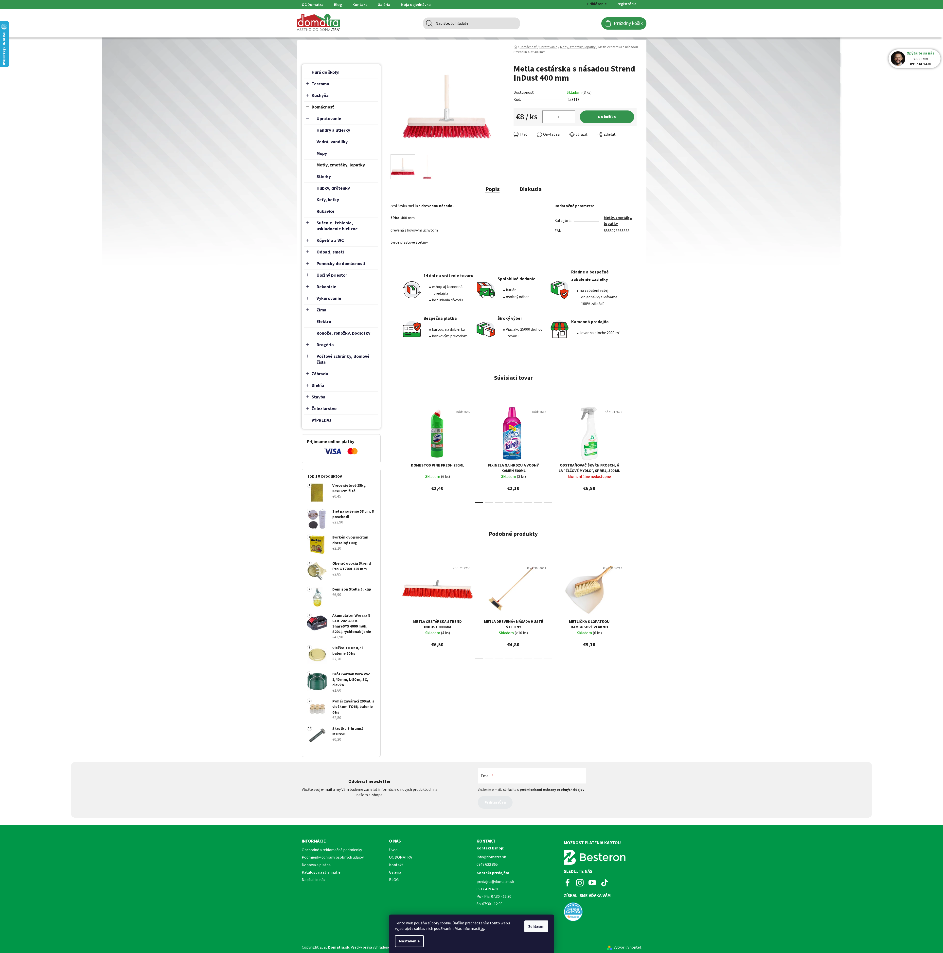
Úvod (393, 850)
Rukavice (326, 211)
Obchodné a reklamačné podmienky (332, 850)
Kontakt (360, 4)
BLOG (394, 879)
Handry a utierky (333, 130)
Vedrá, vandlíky (332, 142)
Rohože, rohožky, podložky (343, 333)
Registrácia (627, 4)
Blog (338, 4)
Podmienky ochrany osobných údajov (333, 857)
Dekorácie (326, 287)
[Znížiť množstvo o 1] (546, 117)
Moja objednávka (416, 4)
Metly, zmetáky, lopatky (341, 165)
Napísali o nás (313, 879)
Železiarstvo (324, 409)
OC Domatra (312, 4)
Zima (321, 310)
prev (394, 453)
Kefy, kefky (328, 200)
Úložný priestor (332, 275)
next (633, 453)
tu (482, 928)
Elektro (324, 322)
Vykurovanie (329, 298)
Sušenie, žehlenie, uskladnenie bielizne (337, 226)
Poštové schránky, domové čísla (343, 359)
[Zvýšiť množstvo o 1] (571, 117)
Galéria (384, 4)
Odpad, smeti (330, 252)
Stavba (318, 397)
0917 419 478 (920, 64)
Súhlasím (536, 926)
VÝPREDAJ (321, 420)
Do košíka (607, 117)
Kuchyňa (320, 95)
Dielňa (318, 385)
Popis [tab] (492, 189)
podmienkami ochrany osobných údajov (552, 789)
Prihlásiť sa (495, 802)
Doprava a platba (316, 865)
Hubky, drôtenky (333, 188)
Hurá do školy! (325, 72)
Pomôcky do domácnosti (341, 264)
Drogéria (325, 345)
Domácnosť (323, 107)
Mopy (322, 153)
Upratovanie (329, 119)
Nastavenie (409, 941)
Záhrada (320, 374)
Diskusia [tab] (530, 189)
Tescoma (320, 84)
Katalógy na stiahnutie (321, 872)
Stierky (324, 177)
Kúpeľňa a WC (330, 240)
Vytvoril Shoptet (627, 947)
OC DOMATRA (400, 857)
